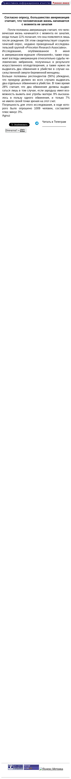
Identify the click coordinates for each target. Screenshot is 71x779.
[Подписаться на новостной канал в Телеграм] (54, 125)
